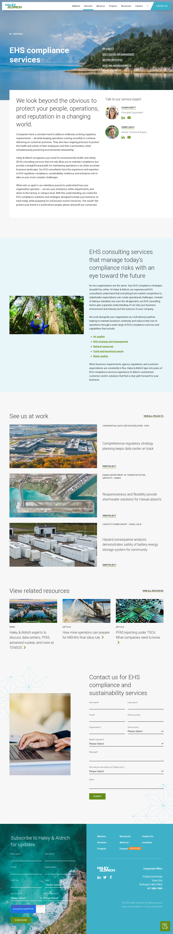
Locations (147, 842)
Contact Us (147, 836)
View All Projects (154, 416)
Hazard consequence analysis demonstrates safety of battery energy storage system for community (130, 545)
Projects (101, 848)
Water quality (109, 71)
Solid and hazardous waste (116, 65)
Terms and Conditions (131, 906)
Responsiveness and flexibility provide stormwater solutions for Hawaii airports (132, 496)
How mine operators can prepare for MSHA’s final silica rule (86, 635)
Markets (101, 836)
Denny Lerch (128, 127)
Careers (124, 848)
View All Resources (153, 591)
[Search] (149, 6)
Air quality (108, 48)
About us (124, 842)
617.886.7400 (154, 888)
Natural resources (112, 60)
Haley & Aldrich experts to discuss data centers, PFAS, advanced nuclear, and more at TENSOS (31, 640)
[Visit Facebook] (111, 877)
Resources (125, 836)
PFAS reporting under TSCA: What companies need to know (138, 635)
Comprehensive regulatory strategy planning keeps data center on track (128, 446)
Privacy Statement (153, 906)
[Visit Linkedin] (99, 877)
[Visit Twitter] (105, 877)
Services (18, 34)
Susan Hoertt (129, 107)
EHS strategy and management (118, 54)
